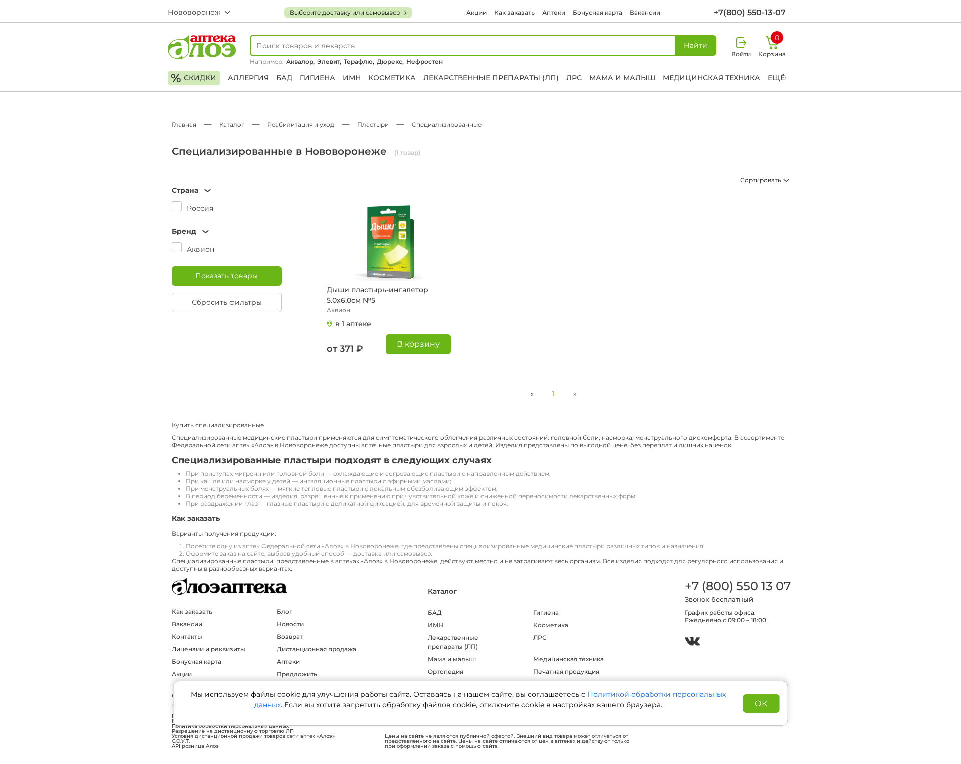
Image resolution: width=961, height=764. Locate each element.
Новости (290, 624)
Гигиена (317, 77)
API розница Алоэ (195, 746)
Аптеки (553, 12)
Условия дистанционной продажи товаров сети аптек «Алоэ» (253, 736)
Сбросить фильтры (227, 302)
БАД (284, 77)
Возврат (290, 636)
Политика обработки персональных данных (230, 726)
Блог (284, 611)
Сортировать (761, 180)
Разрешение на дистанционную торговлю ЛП (233, 731)
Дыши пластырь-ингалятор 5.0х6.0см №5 (377, 295)
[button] (227, 190)
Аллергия (248, 77)
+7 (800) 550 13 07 (737, 586)
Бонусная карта (597, 12)
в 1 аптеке (353, 323)
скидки (193, 78)
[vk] (692, 642)
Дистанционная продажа (316, 649)
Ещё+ (778, 77)
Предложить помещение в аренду (311, 678)
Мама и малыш (622, 77)
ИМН (352, 77)
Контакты (187, 636)
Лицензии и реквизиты (208, 649)
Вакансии (645, 12)
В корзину (418, 344)
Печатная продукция (566, 671)
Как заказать (514, 12)
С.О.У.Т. (181, 741)
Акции (476, 12)
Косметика (392, 77)
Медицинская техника (711, 77)
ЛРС (574, 77)
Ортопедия (445, 671)
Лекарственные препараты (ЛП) (491, 77)
